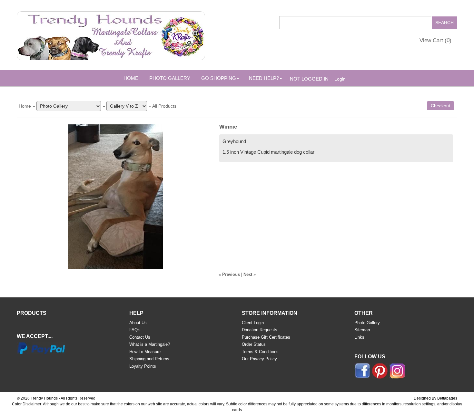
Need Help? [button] (264, 78)
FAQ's (135, 329)
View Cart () (435, 40)
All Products (164, 106)
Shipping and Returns (149, 358)
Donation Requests (259, 329)
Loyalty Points (142, 366)
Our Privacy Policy (259, 358)
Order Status (254, 344)
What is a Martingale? (149, 344)
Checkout (440, 105)
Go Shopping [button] (218, 78)
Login (340, 79)
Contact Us (139, 337)
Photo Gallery (169, 78)
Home (130, 78)
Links (359, 337)
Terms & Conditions (260, 351)
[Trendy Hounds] (111, 34)
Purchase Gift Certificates (266, 337)
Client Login (253, 322)
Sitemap (362, 329)
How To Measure (145, 351)
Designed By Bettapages (435, 398)
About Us (138, 322)
